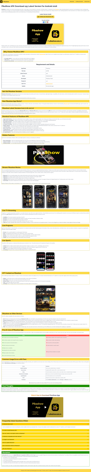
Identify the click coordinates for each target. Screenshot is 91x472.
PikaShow (72, 1)
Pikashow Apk (42, 54)
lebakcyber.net (49, 83)
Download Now (79, 1)
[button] (45, 407)
